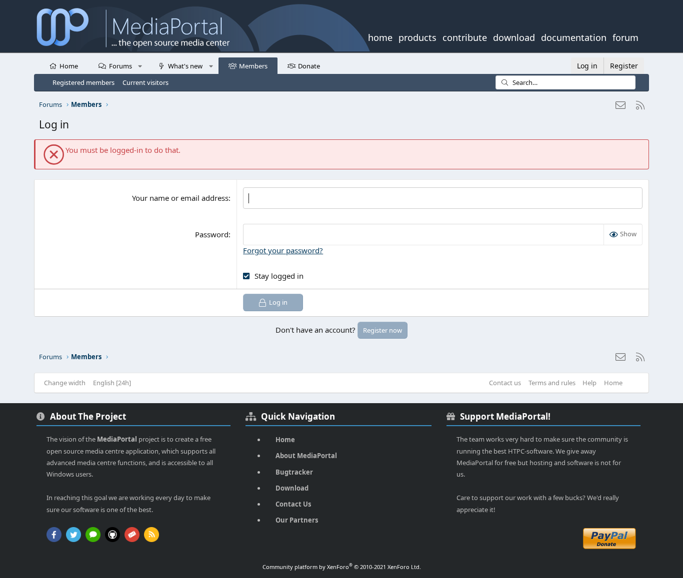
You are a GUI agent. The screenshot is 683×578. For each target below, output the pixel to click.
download (514, 36)
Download (292, 488)
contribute (464, 36)
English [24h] (112, 382)
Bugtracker (294, 472)
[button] (140, 65)
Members (253, 65)
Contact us (505, 382)
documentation (573, 36)
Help (589, 382)
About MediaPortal (306, 455)
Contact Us (293, 504)
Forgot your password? (283, 250)
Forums (120, 65)
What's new (185, 65)
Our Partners (297, 520)
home (380, 36)
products (417, 36)
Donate (309, 65)
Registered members (83, 82)
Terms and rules (552, 382)
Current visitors (145, 82)
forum (625, 36)
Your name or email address (180, 198)
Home (69, 65)
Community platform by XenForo (341, 567)
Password (211, 234)
